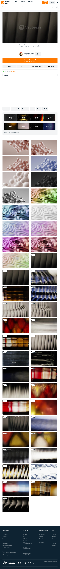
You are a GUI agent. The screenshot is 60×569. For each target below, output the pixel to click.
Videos (23, 1)
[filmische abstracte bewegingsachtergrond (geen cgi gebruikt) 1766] (44, 292)
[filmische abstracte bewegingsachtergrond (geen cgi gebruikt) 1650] (44, 406)
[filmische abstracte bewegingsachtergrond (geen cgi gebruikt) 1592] (44, 309)
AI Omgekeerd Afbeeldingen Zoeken (8, 547)
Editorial (30, 1)
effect (45, 108)
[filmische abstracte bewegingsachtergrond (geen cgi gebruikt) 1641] (44, 438)
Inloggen (52, 2)
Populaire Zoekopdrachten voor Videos (27, 553)
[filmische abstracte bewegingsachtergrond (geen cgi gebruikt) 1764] (44, 422)
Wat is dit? (13, 71)
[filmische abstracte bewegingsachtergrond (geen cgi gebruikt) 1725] (44, 325)
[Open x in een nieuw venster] (30, 562)
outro (38, 108)
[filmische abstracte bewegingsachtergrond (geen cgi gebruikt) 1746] (15, 390)
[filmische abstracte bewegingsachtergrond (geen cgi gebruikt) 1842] (44, 357)
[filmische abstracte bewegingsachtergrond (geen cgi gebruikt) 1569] (15, 455)
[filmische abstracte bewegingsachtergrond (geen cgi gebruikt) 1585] (15, 422)
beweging (24, 108)
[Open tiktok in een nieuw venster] (28, 562)
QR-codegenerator (7, 554)
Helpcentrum (42, 533)
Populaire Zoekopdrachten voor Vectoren (27, 543)
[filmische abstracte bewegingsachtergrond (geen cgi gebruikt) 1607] (15, 309)
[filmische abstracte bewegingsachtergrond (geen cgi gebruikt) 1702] (15, 325)
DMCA (24, 536)
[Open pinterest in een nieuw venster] (25, 562)
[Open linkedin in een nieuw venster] (23, 562)
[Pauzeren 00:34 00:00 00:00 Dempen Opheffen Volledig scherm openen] (30, 27)
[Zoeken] (52, 7)
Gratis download (30, 60)
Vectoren (7, 1)
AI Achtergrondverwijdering (9, 551)
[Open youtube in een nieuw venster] (33, 562)
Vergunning (26, 533)
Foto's (15, 1)
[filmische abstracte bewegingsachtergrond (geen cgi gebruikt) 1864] (44, 373)
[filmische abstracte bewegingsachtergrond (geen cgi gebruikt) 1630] (44, 390)
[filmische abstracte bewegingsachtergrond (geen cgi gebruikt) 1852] (44, 487)
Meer (6, 3)
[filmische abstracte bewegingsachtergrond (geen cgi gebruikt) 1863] (15, 487)
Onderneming (6, 540)
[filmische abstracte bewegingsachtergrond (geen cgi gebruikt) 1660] (15, 438)
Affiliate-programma (26, 538)
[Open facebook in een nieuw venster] (18, 562)
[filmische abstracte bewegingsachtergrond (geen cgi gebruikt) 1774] (44, 276)
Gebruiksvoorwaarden (43, 563)
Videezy (4, 538)
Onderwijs (5, 542)
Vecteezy (4, 536)
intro (32, 108)
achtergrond (15, 108)
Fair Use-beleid (51, 564)
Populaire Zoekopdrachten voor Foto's (27, 548)
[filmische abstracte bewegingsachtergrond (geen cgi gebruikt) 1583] (44, 260)
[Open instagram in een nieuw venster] (20, 562)
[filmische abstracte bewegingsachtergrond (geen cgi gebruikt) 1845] (15, 341)
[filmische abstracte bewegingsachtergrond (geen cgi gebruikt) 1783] (15, 357)
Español (53, 536)
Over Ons (41, 538)
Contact (41, 536)
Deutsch (53, 540)
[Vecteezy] (2, 2)
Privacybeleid (53, 563)
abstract (6, 108)
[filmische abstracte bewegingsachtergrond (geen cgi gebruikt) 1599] (15, 503)
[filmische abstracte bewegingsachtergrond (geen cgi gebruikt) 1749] (15, 471)
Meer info (6, 74)
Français (53, 542)
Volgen (37, 55)
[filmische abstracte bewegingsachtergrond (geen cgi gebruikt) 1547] (44, 471)
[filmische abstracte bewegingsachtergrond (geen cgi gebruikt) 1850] (15, 292)
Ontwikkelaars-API (7, 544)
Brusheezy (5, 533)
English (53, 533)
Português (53, 538)
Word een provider (41, 541)
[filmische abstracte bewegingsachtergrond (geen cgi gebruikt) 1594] (44, 341)
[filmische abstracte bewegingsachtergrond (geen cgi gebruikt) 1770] (15, 373)
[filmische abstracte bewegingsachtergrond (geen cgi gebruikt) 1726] (44, 455)
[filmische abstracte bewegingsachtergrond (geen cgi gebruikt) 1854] (15, 406)
